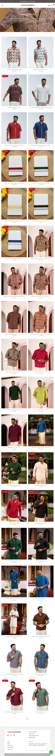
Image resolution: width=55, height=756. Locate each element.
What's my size (10, 747)
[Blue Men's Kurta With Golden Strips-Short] (41, 430)
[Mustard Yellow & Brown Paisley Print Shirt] (41, 619)
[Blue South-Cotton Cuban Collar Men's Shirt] (41, 128)
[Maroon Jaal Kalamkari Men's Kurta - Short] (14, 317)
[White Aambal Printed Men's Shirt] (14, 52)
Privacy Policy (32, 733)
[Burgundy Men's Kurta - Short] (14, 430)
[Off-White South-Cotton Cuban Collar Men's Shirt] (41, 90)
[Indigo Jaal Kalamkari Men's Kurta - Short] (14, 355)
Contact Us (9, 749)
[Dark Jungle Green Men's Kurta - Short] (14, 392)
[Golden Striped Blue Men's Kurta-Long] (14, 581)
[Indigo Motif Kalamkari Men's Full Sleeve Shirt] (41, 241)
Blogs (8, 743)
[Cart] (48, 5)
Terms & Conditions (33, 731)
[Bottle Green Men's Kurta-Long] (14, 544)
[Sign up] (47, 749)
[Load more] (27, 718)
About (8, 742)
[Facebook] (8, 735)
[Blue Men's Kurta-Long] (41, 581)
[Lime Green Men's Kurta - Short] (41, 392)
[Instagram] (11, 735)
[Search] (51, 5)
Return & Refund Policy (34, 735)
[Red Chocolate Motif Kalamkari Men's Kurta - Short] (41, 317)
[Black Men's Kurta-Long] (41, 544)
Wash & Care (10, 745)
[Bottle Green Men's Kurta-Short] (14, 468)
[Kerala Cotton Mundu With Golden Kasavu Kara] (14, 203)
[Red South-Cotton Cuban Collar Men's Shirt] (14, 128)
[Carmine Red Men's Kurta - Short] (41, 355)
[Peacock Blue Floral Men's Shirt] (41, 657)
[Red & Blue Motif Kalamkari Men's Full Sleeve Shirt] (14, 279)
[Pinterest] (14, 735)
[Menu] (2, 5)
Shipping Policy (32, 737)
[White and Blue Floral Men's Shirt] (41, 52)
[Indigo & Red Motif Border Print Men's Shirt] (14, 657)
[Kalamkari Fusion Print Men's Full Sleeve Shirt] (41, 279)
